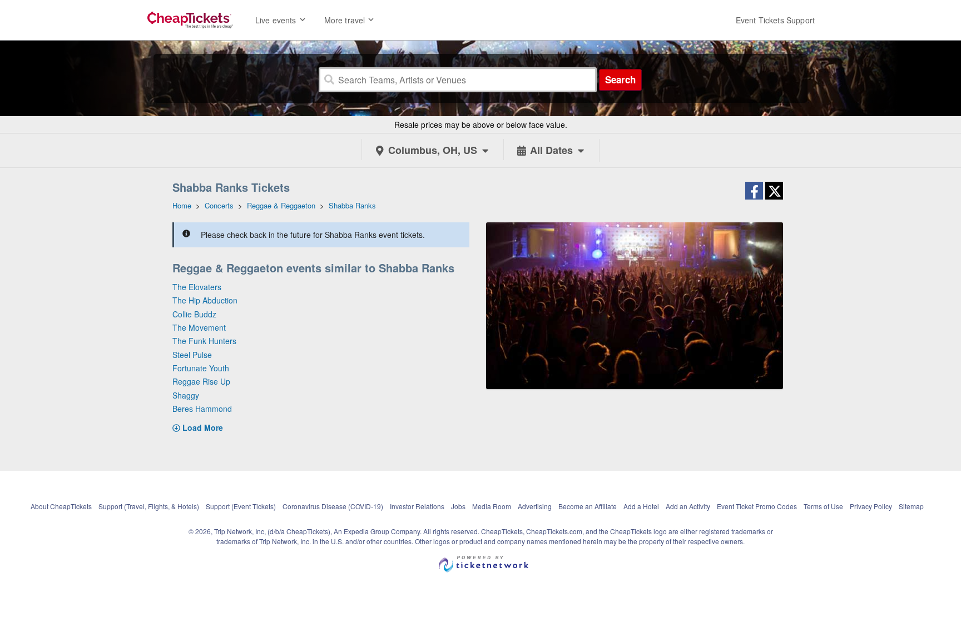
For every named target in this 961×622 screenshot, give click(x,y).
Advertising (535, 506)
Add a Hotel (641, 506)
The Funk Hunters (204, 340)
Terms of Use (823, 506)
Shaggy (185, 395)
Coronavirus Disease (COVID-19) (333, 506)
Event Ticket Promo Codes (757, 506)
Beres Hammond (202, 408)
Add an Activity (688, 506)
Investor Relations (417, 506)
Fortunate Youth (200, 368)
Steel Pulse (192, 354)
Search (620, 79)
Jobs (458, 506)
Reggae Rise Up (201, 381)
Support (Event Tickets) (241, 506)
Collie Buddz (194, 314)
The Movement (199, 327)
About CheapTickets (61, 506)
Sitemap (911, 506)
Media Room (491, 506)
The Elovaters (196, 286)
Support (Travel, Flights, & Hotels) (148, 506)
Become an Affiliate (587, 506)
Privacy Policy (871, 506)
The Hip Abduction (204, 300)
